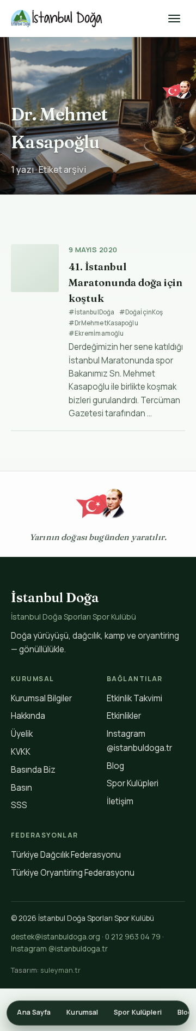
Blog (115, 766)
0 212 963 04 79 (133, 937)
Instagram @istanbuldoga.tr (59, 949)
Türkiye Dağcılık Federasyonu (66, 854)
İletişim (120, 801)
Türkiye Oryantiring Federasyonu (72, 872)
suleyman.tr (60, 970)
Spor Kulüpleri (132, 783)
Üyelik (22, 733)
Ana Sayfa (34, 1012)
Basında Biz (33, 769)
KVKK (20, 751)
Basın (21, 787)
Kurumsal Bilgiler (41, 698)
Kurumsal (82, 1012)
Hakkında (28, 715)
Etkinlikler (124, 715)
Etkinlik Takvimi (134, 698)
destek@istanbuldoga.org (55, 937)
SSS (19, 805)
